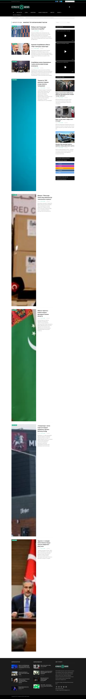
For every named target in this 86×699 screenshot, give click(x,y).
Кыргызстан (19, 12)
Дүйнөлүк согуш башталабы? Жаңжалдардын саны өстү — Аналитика (46, 672)
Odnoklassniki (60, 168)
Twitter (59, 172)
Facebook (60, 163)
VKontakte (60, 170)
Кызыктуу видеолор (43, 12)
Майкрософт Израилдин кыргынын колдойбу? (38, 28)
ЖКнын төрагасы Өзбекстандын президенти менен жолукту (43, 313)
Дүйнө (26, 12)
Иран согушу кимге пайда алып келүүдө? (46, 666)
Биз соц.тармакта (17, 15)
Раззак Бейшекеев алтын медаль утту (24, 688)
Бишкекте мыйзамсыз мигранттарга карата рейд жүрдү (24, 673)
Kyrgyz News (14, 26)
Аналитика (33, 12)
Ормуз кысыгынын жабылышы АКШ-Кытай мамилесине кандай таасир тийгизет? (65, 94)
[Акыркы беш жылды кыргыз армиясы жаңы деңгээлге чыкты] (65, 137)
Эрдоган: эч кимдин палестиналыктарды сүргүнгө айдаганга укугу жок (44, 543)
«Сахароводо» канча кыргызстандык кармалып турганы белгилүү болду (44, 428)
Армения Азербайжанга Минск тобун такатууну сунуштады (40, 45)
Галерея (59, 12)
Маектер (52, 12)
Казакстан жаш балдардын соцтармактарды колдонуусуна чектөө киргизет (24, 680)
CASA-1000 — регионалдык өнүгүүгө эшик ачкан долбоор (46, 685)
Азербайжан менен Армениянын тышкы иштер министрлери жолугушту (41, 64)
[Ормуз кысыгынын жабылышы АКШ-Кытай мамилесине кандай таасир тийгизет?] (65, 85)
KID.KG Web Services (25, 696)
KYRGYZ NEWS (36, 48)
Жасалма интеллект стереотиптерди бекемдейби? (45, 679)
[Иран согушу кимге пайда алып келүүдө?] (65, 112)
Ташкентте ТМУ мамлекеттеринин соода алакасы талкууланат (43, 83)
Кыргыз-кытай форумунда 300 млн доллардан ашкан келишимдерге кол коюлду (24, 666)
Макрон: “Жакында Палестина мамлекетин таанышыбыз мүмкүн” (45, 197)
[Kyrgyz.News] (20, 7)
